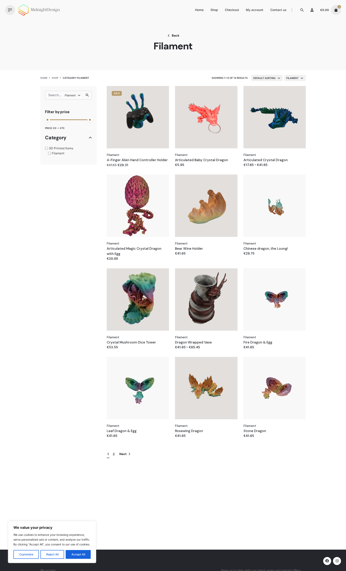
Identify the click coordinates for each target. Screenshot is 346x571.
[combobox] (267, 78)
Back (175, 35)
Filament (58, 153)
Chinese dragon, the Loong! (265, 248)
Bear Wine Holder (189, 248)
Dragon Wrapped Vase (193, 342)
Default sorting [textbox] (264, 78)
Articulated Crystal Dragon (265, 160)
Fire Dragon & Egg (257, 342)
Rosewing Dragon (189, 431)
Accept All (78, 554)
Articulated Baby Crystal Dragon (201, 160)
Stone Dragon (254, 431)
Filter (88, 128)
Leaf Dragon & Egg (122, 431)
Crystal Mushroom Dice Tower (131, 342)
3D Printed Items (61, 148)
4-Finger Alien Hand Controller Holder (137, 160)
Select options (118, 169)
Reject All (52, 554)
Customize (26, 554)
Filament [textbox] (292, 78)
